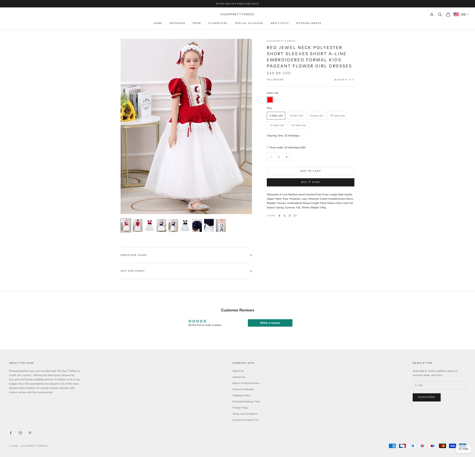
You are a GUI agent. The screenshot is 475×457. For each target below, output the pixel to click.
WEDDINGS (177, 23)
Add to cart (310, 171)
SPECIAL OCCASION (249, 23)
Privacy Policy (240, 407)
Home (158, 23)
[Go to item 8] (209, 225)
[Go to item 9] (221, 225)
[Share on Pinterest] (289, 215)
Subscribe (426, 397)
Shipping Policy (241, 395)
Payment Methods (243, 389)
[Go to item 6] (185, 225)
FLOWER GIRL (218, 23)
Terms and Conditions (245, 414)
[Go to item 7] (197, 225)
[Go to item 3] (149, 225)
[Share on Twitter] (284, 215)
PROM (197, 23)
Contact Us (238, 377)
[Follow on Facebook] (11, 433)
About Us (238, 371)
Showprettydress (281, 41)
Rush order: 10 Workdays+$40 (288, 147)
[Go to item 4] (161, 225)
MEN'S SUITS (280, 23)
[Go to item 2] (137, 225)
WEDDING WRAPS (308, 23)
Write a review (270, 323)
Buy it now (310, 182)
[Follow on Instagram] (20, 433)
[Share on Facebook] (279, 215)
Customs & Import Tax (245, 420)
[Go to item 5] (173, 225)
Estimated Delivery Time (246, 401)
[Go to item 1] (126, 225)
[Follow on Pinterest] (30, 433)
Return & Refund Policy (246, 383)
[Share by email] (295, 215)
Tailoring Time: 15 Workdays (283, 136)
